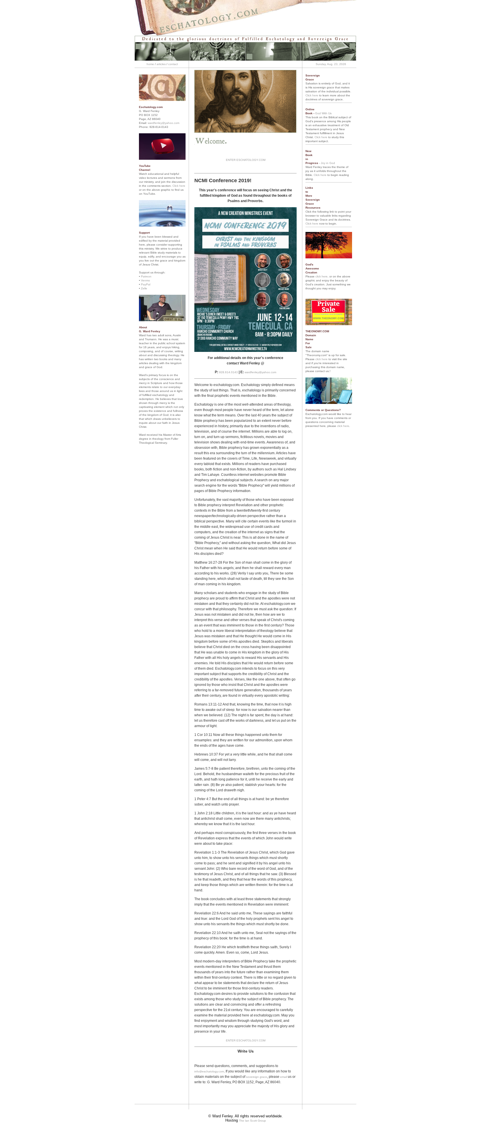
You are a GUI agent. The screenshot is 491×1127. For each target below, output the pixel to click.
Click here (178, 185)
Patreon (146, 276)
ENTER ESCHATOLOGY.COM (245, 159)
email (284, 1076)
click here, (321, 276)
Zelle (144, 288)
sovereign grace (256, 1076)
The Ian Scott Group (252, 1120)
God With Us (323, 113)
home (150, 64)
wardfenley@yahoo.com (163, 122)
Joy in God (328, 163)
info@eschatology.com (209, 1071)
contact (173, 64)
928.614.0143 (228, 372)
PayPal (145, 284)
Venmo (145, 280)
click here (321, 359)
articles (161, 64)
